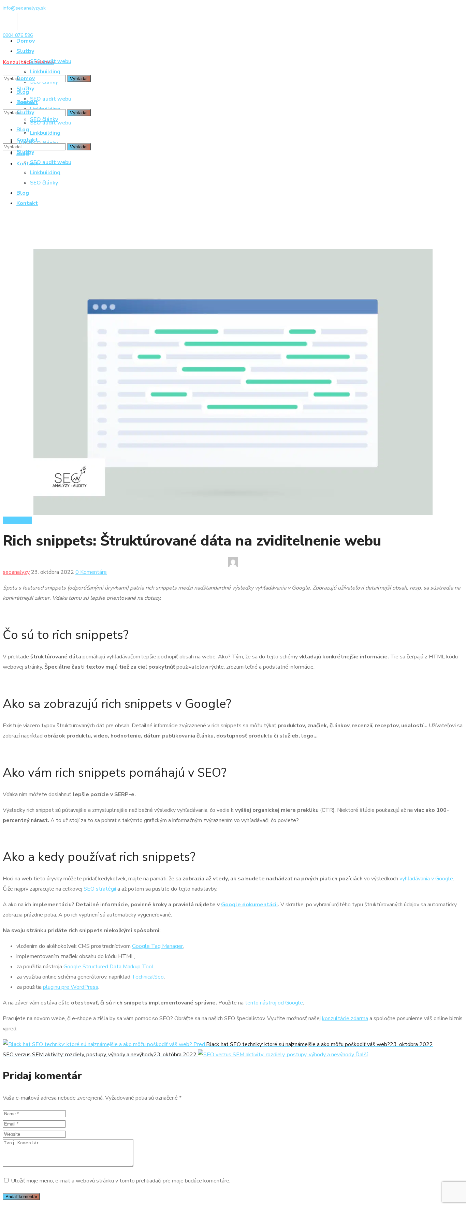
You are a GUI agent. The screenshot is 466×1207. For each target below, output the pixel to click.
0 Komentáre (91, 572)
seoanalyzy (16, 572)
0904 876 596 (18, 35)
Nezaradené (17, 520)
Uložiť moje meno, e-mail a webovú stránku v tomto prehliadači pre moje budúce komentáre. (120, 1180)
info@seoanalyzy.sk (24, 8)
